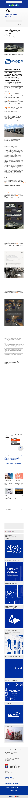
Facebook (10, 5)
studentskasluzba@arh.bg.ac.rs (12, 779)
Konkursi (14, 438)
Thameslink (12, 455)
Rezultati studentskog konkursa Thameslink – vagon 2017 (10, 38)
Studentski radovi (14, 444)
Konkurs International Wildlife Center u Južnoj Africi (19, 497)
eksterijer (9, 457)
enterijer (13, 457)
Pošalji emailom (19, 463)
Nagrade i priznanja (14, 440)
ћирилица (7, 526)
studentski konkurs (14, 459)
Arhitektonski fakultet (16, 435)
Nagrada (11, 458)
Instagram (18, 5)
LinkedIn (16, 5)
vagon (5, 457)
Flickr (14, 5)
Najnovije (15, 36)
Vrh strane (13, 793)
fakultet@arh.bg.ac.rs (10, 774)
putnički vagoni (7, 459)
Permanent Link (10, 463)
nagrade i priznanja (16, 458)
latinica (10, 526)
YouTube (12, 5)
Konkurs (16, 457)
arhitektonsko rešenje (19, 455)
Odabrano (14, 441)
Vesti (6, 37)
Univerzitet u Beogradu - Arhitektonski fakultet (8, 36)
